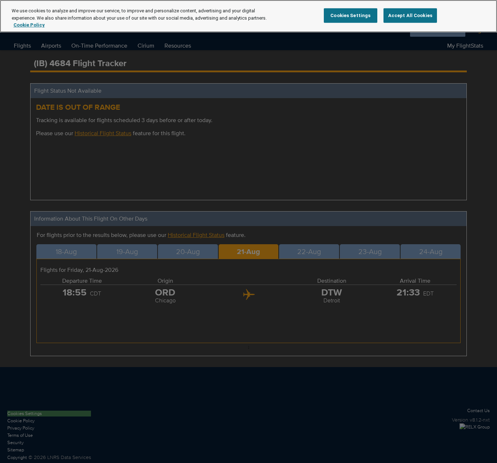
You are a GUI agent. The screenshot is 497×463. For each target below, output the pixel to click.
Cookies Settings (350, 15)
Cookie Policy (29, 25)
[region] (248, 16)
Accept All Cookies (410, 15)
